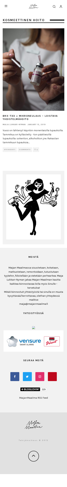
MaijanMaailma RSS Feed (33, 397)
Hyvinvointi (9, 149)
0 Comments (25, 149)
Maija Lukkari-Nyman (14, 124)
